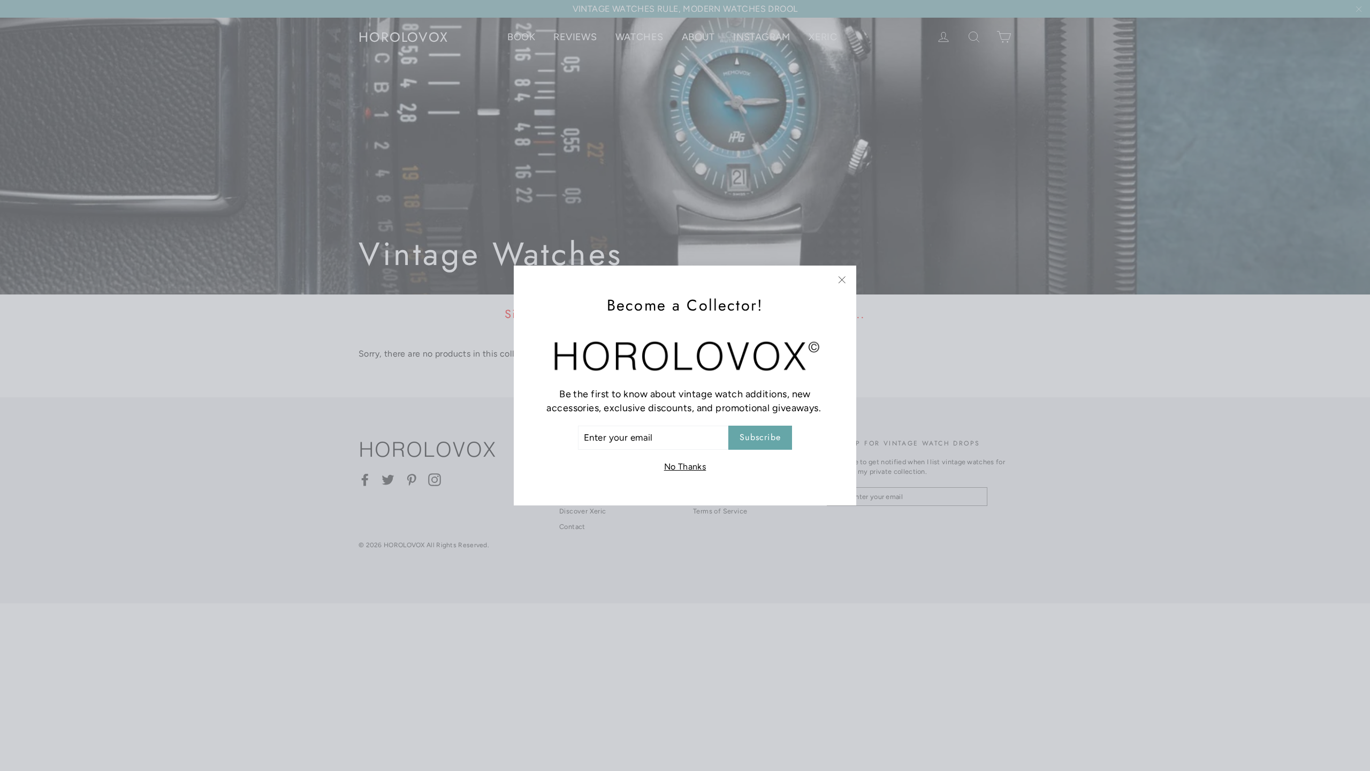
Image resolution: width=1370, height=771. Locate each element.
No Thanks (685, 467)
